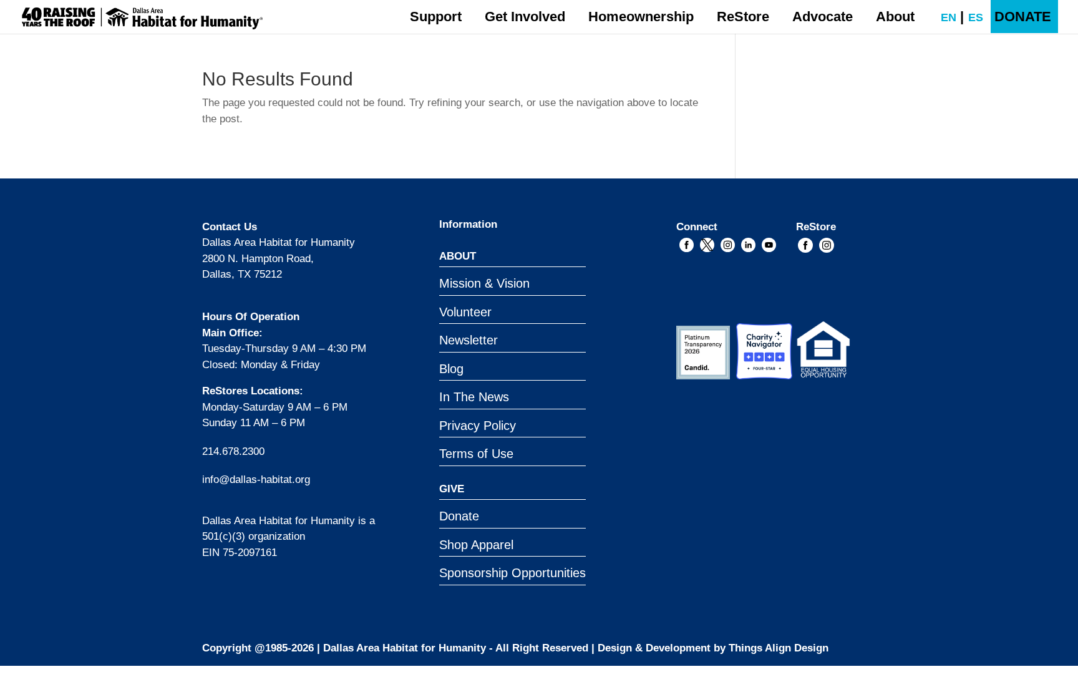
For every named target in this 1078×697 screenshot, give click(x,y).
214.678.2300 (233, 451)
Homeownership (641, 16)
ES (969, 17)
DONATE (1022, 16)
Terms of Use (476, 454)
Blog (451, 369)
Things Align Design (778, 648)
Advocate (822, 16)
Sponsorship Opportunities (512, 573)
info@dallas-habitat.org (256, 479)
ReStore (743, 16)
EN (942, 17)
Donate (459, 516)
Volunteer (465, 312)
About (895, 16)
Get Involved (525, 16)
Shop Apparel (476, 545)
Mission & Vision (484, 283)
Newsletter (468, 340)
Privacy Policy (477, 425)
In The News (474, 397)
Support (436, 16)
